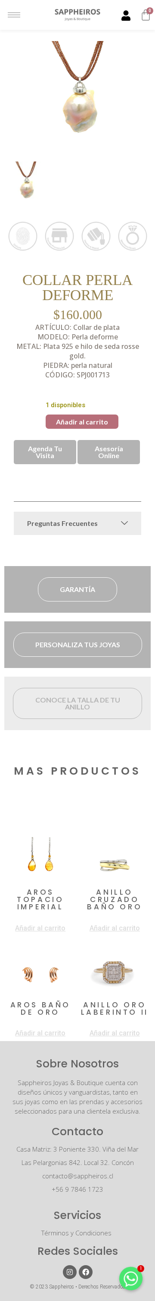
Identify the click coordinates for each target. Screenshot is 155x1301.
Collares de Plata (107, 474)
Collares (61, 474)
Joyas (24, 481)
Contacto (77, 1131)
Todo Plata (77, 481)
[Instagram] (70, 1272)
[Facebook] (86, 1272)
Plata (47, 481)
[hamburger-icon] (14, 15)
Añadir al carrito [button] (40, 928)
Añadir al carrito (82, 422)
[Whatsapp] (131, 1278)
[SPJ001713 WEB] (77, 95)
